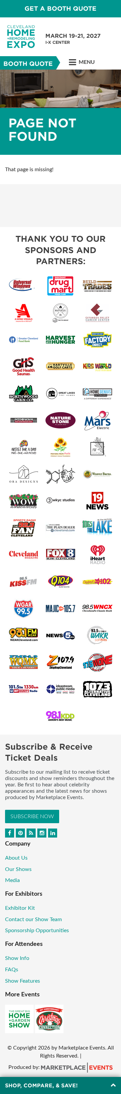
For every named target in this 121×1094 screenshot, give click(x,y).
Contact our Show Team (33, 919)
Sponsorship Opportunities (37, 930)
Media (12, 880)
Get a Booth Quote (60, 8)
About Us (16, 858)
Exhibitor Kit (20, 908)
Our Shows (18, 869)
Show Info (17, 958)
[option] (60, 112)
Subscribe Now (32, 816)
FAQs (11, 969)
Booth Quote (28, 63)
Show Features (22, 981)
